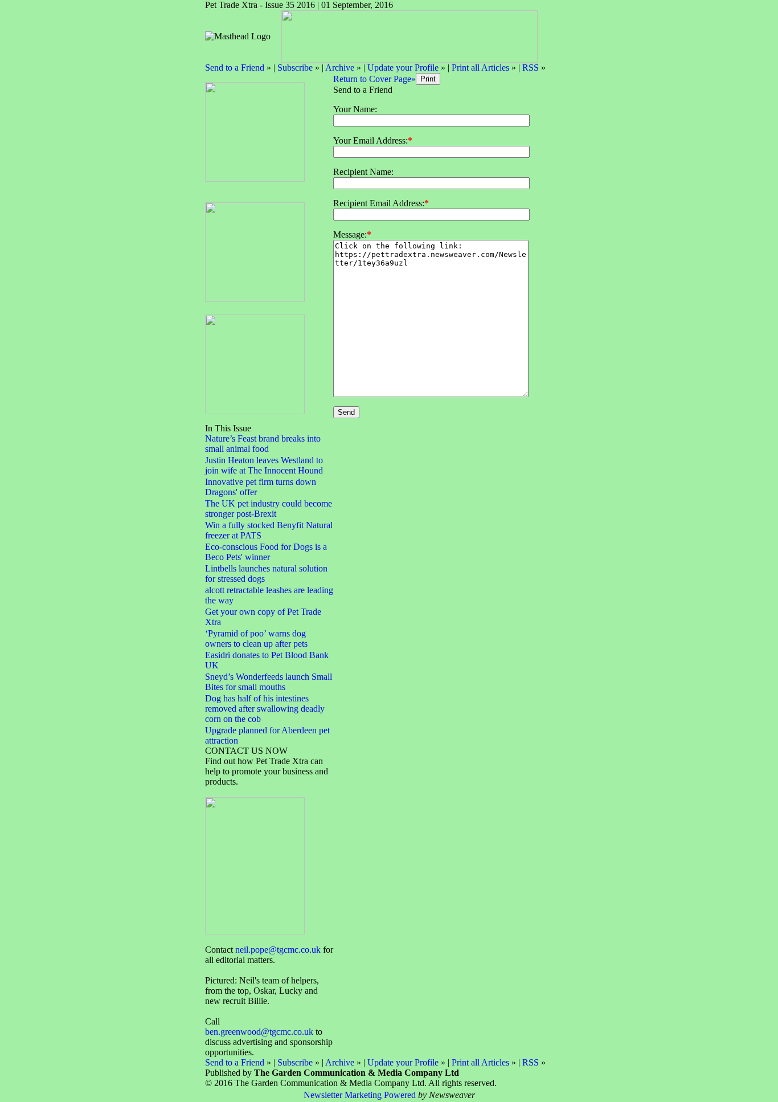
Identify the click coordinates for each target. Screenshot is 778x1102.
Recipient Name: (363, 172)
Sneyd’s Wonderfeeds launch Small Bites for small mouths (268, 682)
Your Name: (355, 109)
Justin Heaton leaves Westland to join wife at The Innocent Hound (264, 465)
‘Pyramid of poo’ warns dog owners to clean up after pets (256, 638)
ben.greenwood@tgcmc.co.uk (259, 1031)
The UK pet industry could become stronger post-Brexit (268, 509)
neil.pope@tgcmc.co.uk (278, 949)
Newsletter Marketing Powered (360, 1095)
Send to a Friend (234, 67)
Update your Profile (403, 67)
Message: (350, 234)
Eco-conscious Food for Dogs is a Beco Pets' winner (266, 552)
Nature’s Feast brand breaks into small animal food (263, 444)
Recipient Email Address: (378, 203)
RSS (530, 67)
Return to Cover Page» (374, 79)
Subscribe (295, 67)
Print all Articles (480, 67)
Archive (339, 67)
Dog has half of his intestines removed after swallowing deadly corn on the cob (265, 708)
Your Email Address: (370, 140)
